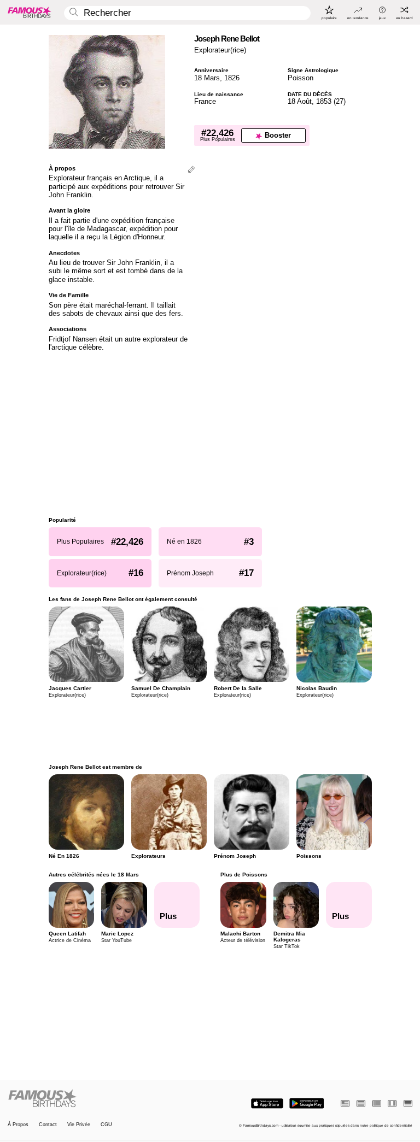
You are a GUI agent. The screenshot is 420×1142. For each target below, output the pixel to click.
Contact (48, 1124)
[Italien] (392, 1103)
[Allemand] (408, 1103)
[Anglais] (345, 1103)
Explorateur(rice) (220, 50)
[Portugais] (376, 1103)
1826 (232, 78)
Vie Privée (78, 1124)
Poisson (300, 78)
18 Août (300, 101)
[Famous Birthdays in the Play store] (306, 1103)
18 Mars (207, 78)
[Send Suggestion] (191, 170)
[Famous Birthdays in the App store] (267, 1103)
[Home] (107, 1099)
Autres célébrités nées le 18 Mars (94, 875)
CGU (106, 1124)
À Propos (18, 1124)
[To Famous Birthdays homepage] (29, 12)
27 (339, 101)
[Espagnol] (361, 1103)
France (205, 101)
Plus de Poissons (243, 875)
